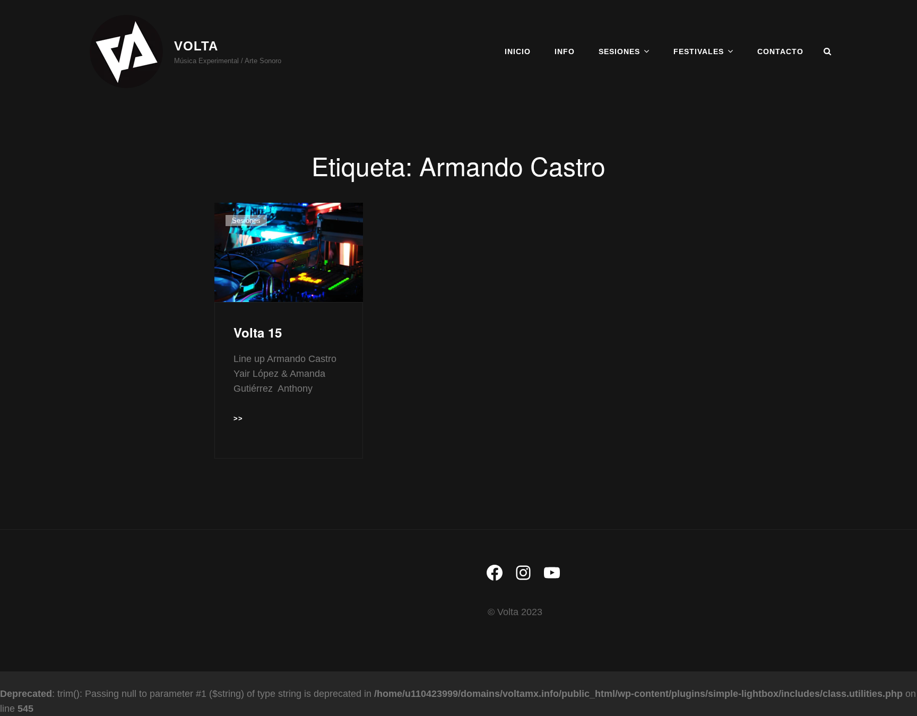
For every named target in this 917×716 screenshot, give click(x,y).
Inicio (518, 51)
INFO (565, 51)
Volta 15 (257, 332)
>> (238, 419)
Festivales (698, 51)
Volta (196, 46)
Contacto (780, 51)
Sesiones (619, 51)
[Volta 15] (288, 252)
